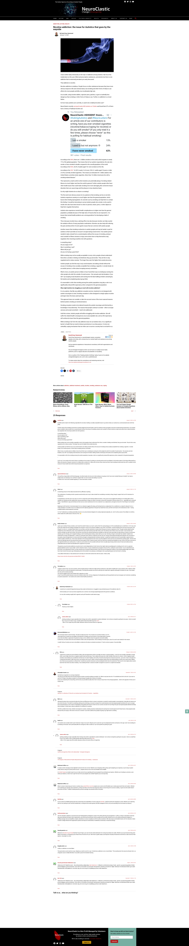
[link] (187, 711)
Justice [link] (73, 18)
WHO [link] (71, 159)
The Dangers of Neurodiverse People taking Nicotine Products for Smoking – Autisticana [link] (78, 759)
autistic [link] (82, 385)
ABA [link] (67, 18)
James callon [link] (65, 616)
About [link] (62, 331)
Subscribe (114, 941)
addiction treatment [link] (75, 385)
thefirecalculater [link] (61, 813)
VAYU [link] (98, 620)
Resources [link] (105, 18)
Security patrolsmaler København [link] (65, 862)
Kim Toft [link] (60, 878)
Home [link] (55, 18)
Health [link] (96, 18)
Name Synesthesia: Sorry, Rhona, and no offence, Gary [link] (61, 405)
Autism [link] (61, 18)
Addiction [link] (56, 24)
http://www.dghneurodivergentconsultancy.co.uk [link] (80, 362)
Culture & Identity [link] (85, 18)
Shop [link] (130, 18)
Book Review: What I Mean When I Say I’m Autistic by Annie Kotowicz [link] (105, 406)
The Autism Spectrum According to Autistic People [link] (68, 2)
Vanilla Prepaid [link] (62, 772)
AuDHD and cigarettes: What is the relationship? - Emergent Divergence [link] (74, 752)
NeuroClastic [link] (96, 8)
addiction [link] (66, 385)
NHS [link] (71, 167)
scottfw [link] (59, 420)
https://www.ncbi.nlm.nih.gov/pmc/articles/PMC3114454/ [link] (71, 556)
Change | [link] (92, 11)
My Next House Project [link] (68, 833)
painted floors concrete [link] (88, 786)
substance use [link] (99, 385)
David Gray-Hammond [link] (75, 335)
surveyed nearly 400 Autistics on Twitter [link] (85, 106)
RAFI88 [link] (59, 799)
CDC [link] (71, 170)
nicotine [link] (87, 385)
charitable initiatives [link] (95, 938)
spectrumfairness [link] (62, 473)
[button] (135, 18)
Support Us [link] (123, 18)
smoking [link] (92, 385)
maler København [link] (93, 865)
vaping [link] (105, 385)
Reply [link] (59, 468)
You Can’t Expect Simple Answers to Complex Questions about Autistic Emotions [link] (126, 406)
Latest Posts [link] (68, 331)
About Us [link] (114, 18)
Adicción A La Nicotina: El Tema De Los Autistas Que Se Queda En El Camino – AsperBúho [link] (78, 693)
